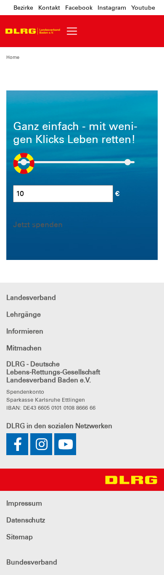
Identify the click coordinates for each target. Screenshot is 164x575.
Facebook (79, 7)
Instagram (112, 7)
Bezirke (23, 7)
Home (12, 57)
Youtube (143, 7)
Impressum (24, 503)
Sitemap (19, 537)
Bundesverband (31, 562)
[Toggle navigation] (72, 31)
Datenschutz (25, 520)
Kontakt (49, 7)
